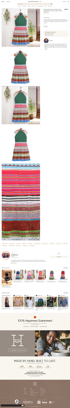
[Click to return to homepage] (35, 1)
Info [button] (31, 388)
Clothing (29, 6)
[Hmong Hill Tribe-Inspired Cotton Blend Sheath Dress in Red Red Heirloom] (63, 275)
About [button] (42, 388)
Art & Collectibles (40, 6)
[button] (3, 1)
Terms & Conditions (33, 395)
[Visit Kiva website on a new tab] (44, 402)
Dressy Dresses (4, 243)
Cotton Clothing (25, 245)
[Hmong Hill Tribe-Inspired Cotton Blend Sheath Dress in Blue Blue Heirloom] (18, 275)
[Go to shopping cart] (68, 1)
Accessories (34, 6)
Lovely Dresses (18, 243)
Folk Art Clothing (58, 243)
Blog (41, 395)
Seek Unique (18, 350)
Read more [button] (45, 22)
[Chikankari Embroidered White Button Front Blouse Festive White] (29, 302)
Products (59, 254)
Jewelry (19, 6)
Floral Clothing (65, 243)
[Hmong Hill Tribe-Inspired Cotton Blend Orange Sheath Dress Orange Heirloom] (40, 275)
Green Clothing (4, 245)
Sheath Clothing (32, 245)
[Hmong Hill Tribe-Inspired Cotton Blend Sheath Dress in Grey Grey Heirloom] (52, 275)
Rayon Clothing (19, 245)
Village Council (43, 392)
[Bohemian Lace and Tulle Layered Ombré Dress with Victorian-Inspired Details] (7, 302)
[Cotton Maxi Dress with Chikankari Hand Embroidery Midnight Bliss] (52, 302)
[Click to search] (51, 4)
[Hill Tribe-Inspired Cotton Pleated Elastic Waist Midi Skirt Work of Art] (7, 277)
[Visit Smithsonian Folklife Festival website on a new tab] (39, 402)
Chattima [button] (51, 40)
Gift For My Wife (11, 243)
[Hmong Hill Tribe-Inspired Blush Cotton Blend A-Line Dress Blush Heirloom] (29, 275)
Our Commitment (43, 391)
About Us (8, 1)
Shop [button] (25, 388)
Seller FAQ (31, 391)
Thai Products (30, 243)
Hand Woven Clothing (37, 243)
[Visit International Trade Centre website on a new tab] (52, 402)
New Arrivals (50, 6)
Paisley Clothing (45, 243)
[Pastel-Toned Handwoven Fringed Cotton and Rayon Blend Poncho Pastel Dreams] (18, 302)
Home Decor (24, 6)
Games (45, 6)
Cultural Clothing (51, 243)
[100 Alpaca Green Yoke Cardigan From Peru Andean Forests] (40, 302)
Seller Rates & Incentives (34, 392)
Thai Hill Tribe (24, 243)
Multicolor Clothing (11, 245)
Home (25, 391)
